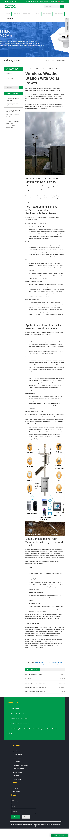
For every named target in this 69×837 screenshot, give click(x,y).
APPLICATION (58, 14)
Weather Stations (17, 772)
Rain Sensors (16, 761)
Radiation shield (17, 779)
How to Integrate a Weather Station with (35, 683)
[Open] (67, 25)
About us (16, 14)
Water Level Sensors (18, 768)
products (16, 746)
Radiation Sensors (18, 754)
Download (47, 14)
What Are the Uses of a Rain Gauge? (13, 99)
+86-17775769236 (33, 1)
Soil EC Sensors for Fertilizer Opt (12, 122)
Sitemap (45, 824)
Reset (26, 817)
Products (26, 14)
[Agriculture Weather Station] (45, 488)
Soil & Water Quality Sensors (21, 765)
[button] (30, 14)
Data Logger (16, 775)
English (62, 1)
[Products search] (62, 6)
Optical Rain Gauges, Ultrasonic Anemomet (35, 678)
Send (15, 817)
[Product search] (21, 87)
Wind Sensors (16, 751)
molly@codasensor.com (50, 1)
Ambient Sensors (17, 758)
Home (8, 14)
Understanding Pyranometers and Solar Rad (35, 687)
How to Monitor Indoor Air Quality (33, 674)
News (37, 14)
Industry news (16, 791)
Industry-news (61, 60)
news (15, 783)
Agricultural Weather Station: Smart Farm (35, 691)
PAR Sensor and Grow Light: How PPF (13, 111)
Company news (10, 73)
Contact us (10, 18)
